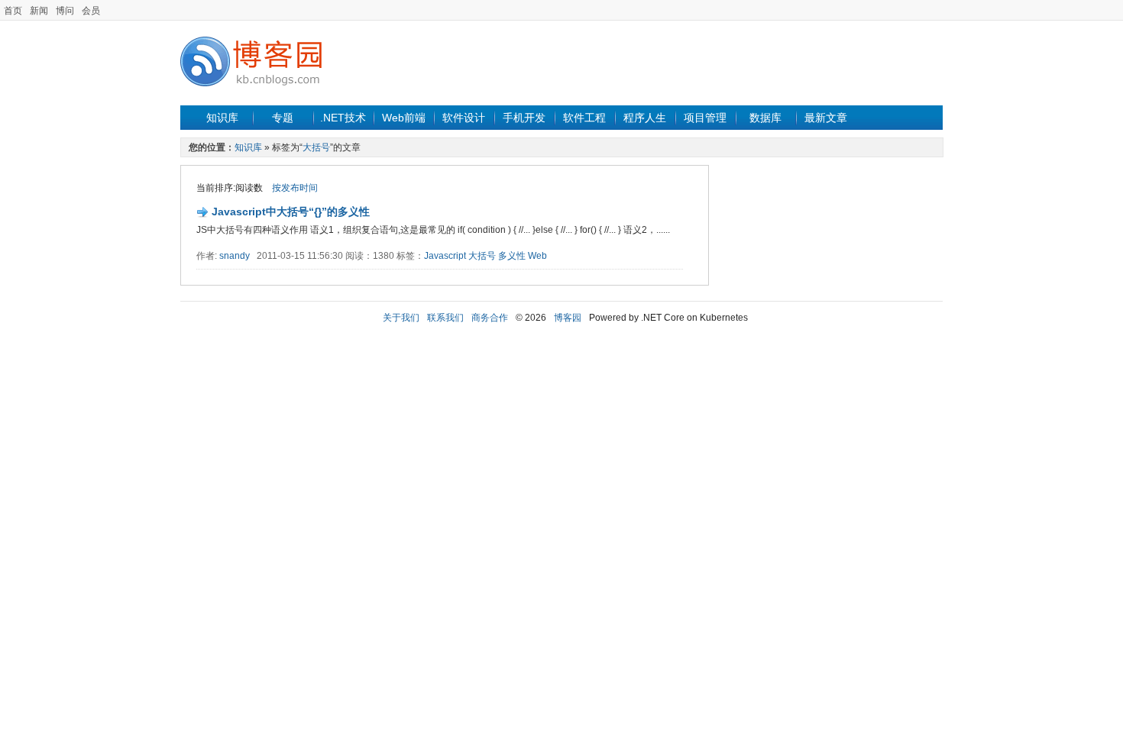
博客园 (567, 317)
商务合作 (489, 317)
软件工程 (584, 117)
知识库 (222, 117)
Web (537, 255)
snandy (234, 255)
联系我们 (445, 317)
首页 (13, 10)
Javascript (445, 255)
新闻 (39, 10)
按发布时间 (295, 187)
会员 (91, 10)
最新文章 (825, 117)
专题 (282, 117)
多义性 (512, 255)
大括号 (316, 147)
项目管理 (705, 117)
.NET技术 (343, 117)
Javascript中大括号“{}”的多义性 (291, 211)
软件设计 (463, 117)
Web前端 (404, 117)
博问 (65, 10)
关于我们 (401, 317)
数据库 (765, 117)
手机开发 (524, 117)
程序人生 (644, 117)
